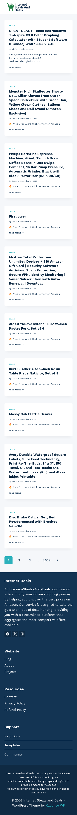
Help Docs (12, 736)
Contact (10, 697)
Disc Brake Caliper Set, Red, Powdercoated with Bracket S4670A (33, 521)
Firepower (17, 216)
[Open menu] (69, 7)
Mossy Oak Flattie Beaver (30, 414)
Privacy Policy (14, 703)
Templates (12, 745)
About (9, 665)
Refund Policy (15, 710)
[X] (15, 634)
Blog (7, 659)
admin (14, 49)
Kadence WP (55, 805)
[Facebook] (7, 634)
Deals (12, 26)
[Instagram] (22, 634)
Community (13, 754)
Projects (10, 672)
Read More (16, 67)
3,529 (46, 560)
